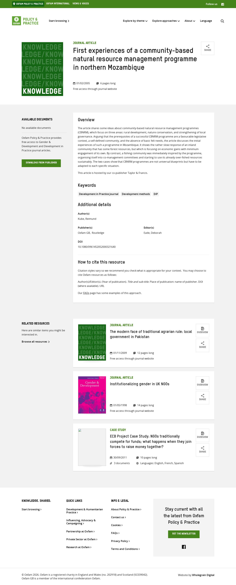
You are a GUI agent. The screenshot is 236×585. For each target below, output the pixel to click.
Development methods (136, 194)
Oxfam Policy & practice (29, 4)
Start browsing (58, 20)
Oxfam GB (84, 233)
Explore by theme (133, 21)
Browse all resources (34, 341)
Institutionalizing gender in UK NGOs (139, 385)
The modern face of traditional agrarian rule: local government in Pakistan (151, 335)
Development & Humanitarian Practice (84, 511)
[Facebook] (222, 4)
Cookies (116, 525)
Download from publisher (41, 163)
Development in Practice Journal (98, 194)
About (188, 21)
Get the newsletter (184, 534)
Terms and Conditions (124, 549)
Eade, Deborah (153, 233)
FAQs (86, 293)
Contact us (117, 517)
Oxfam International (58, 4)
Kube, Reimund (87, 219)
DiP (156, 194)
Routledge (98, 233)
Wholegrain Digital (203, 575)
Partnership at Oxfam (79, 531)
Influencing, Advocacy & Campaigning (81, 522)
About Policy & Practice (125, 509)
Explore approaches (164, 21)
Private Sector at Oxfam (81, 539)
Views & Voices (81, 4)
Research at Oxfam (78, 547)
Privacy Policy (119, 541)
